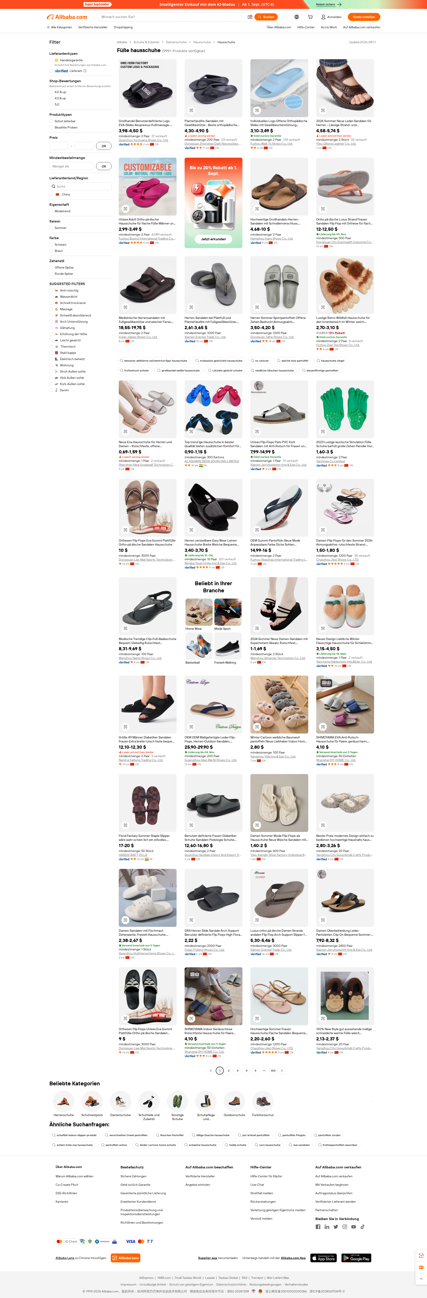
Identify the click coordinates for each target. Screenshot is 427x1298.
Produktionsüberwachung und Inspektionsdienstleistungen (142, 1212)
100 (273, 1070)
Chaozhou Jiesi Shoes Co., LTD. (337, 559)
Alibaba (122, 42)
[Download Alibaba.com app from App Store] (323, 1257)
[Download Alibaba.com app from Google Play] (356, 1257)
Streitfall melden (261, 1193)
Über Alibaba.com (69, 1167)
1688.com (164, 1278)
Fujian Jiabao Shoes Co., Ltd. (138, 337)
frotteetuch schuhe (136, 370)
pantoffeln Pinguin (293, 1135)
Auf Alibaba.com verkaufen (333, 1176)
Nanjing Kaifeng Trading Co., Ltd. (141, 760)
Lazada (210, 1278)
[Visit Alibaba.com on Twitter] (335, 1226)
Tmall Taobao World (188, 1278)
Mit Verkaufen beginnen (331, 1184)
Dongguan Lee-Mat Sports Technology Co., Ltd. (148, 559)
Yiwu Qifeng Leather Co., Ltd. (336, 143)
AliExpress (146, 1278)
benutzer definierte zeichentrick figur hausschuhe (155, 360)
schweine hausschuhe (202, 1145)
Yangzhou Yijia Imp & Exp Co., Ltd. (273, 756)
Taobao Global (228, 1278)
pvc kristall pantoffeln (256, 1135)
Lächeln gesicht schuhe (227, 370)
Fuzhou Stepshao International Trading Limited (279, 559)
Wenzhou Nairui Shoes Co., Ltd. (140, 658)
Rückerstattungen (263, 1201)
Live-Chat (257, 1184)
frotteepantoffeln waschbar (340, 1145)
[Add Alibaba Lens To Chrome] (125, 1257)
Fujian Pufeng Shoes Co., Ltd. (205, 950)
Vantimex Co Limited (330, 461)
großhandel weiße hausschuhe (181, 370)
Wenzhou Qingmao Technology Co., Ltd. (277, 658)
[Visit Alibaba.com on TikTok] (362, 1226)
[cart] (311, 17)
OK (104, 146)
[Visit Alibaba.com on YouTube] (353, 1226)
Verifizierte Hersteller (200, 1176)
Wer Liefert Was (278, 1278)
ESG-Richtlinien (66, 1193)
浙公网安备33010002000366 (286, 1291)
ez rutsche (262, 360)
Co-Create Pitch (67, 1184)
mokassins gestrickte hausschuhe (221, 360)
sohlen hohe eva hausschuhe (75, 1145)
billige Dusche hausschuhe (213, 1135)
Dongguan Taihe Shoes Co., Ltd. (272, 337)
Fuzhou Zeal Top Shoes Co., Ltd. (338, 345)
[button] (250, 17)
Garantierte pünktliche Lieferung (143, 1193)
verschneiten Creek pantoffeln (128, 1135)
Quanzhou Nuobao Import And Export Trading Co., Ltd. (213, 855)
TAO (244, 1278)
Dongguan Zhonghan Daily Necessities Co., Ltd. (213, 143)
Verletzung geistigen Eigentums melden (278, 1210)
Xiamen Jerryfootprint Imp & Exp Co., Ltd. (278, 465)
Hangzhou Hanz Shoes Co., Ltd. (271, 238)
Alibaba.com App (293, 1258)
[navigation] (80, 556)
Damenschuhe (176, 42)
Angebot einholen (197, 1184)
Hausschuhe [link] (226, 42)
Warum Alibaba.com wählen (74, 1176)
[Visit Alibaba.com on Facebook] (318, 1226)
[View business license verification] (254, 1291)
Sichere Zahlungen (134, 1176)
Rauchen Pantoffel (171, 1135)
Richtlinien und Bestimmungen (142, 1222)
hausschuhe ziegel (332, 360)
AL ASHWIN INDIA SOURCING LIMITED (212, 461)
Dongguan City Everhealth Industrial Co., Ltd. (345, 242)
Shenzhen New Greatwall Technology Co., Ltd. (148, 465)
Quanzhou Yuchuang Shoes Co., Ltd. (143, 140)
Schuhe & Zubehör (146, 42)
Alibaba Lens (65, 1258)
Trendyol (257, 1278)
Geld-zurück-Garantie (135, 1184)
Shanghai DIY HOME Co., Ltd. (336, 760)
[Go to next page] (282, 1071)
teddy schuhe (237, 1145)
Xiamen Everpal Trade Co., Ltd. (205, 337)
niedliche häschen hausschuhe (274, 370)
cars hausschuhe (269, 1145)
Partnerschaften (326, 1210)
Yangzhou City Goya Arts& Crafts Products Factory (345, 855)
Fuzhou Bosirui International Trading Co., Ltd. (148, 238)
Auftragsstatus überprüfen (333, 1193)
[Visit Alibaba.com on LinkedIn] (327, 1226)
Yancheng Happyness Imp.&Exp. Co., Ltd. (344, 661)
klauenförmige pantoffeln (322, 370)
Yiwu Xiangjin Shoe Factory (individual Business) (279, 855)
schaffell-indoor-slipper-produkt (77, 1135)
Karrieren (62, 1201)
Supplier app (207, 1258)
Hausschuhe (202, 42)
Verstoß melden (261, 1218)
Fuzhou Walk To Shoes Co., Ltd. (271, 143)
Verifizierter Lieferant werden (335, 1201)
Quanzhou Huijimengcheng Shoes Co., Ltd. (148, 953)
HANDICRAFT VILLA (133, 855)
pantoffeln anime (116, 1145)
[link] (421, 1255)
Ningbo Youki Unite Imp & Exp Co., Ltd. (211, 563)
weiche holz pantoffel (295, 360)
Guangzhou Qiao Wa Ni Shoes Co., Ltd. (211, 760)
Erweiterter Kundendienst (138, 1201)
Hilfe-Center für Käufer (266, 1176)
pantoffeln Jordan (329, 1135)
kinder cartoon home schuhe (158, 1145)
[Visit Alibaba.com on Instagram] (344, 1226)
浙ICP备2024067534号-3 (327, 1291)
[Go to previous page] (211, 1071)
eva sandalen (301, 1145)
